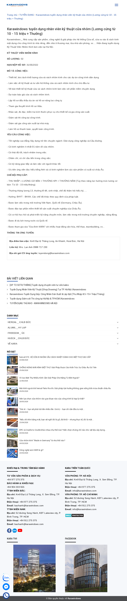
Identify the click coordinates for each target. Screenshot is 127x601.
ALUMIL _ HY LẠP (17, 327)
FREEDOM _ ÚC (16, 333)
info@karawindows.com (84, 490)
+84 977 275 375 (15, 479)
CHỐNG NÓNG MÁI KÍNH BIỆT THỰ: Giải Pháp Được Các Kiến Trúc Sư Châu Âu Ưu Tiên (57, 367)
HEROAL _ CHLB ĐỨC (19, 322)
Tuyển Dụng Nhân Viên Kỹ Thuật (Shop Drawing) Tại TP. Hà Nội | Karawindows (47, 289)
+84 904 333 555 (15, 487)
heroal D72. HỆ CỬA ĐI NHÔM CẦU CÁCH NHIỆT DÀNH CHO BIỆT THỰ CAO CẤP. (55, 357)
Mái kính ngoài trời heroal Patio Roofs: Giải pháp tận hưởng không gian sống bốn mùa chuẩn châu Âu (65, 388)
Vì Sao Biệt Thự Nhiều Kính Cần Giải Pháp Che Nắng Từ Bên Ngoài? (49, 378)
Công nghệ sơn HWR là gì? (31, 450)
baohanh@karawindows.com (29, 505)
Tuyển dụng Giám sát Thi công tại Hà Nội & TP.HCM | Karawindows (41, 298)
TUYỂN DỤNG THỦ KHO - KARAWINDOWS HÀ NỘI (33, 303)
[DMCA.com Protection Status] (74, 515)
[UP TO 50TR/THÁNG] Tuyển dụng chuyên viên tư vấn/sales (39, 285)
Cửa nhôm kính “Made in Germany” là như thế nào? (42, 440)
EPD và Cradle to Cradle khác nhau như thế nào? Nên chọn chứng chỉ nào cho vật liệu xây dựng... (62, 430)
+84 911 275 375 (28, 520)
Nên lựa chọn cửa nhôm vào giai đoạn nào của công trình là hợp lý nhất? (52, 399)
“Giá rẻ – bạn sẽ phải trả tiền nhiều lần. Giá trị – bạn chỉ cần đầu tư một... (51, 409)
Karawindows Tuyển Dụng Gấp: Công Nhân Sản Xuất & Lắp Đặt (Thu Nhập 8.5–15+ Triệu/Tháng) (56, 294)
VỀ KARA (12, 343)
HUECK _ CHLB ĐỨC (19, 338)
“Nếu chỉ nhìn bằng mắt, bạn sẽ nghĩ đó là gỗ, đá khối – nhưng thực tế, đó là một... (56, 419)
